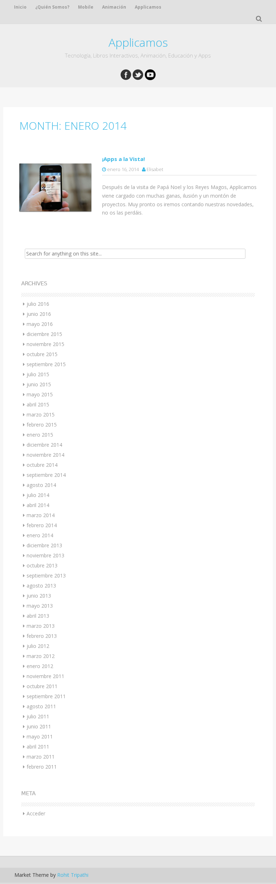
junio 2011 (39, 726)
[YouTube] (150, 74)
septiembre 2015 (46, 364)
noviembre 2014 (45, 454)
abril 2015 (38, 404)
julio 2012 (38, 646)
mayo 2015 (40, 394)
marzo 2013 (41, 625)
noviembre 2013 (45, 555)
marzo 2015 (41, 414)
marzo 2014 (41, 515)
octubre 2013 (42, 565)
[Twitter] (138, 74)
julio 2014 (38, 495)
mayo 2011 (40, 736)
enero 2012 (40, 666)
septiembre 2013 (46, 575)
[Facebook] (125, 74)
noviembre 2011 (45, 676)
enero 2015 (40, 434)
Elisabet (155, 169)
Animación (114, 7)
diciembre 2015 (44, 334)
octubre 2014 (42, 464)
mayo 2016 (40, 324)
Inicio (20, 7)
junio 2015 (39, 384)
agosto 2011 (41, 706)
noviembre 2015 (45, 344)
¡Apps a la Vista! (123, 158)
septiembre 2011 (46, 696)
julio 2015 (38, 374)
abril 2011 (38, 746)
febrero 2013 (42, 635)
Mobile (85, 7)
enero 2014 (40, 535)
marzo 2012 (41, 656)
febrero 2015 (42, 424)
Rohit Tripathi (72, 874)
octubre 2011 (42, 686)
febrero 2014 (42, 525)
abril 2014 (38, 505)
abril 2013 (38, 615)
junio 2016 (39, 313)
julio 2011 (38, 716)
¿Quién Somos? (52, 7)
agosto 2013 (41, 585)
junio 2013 (39, 595)
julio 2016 (38, 303)
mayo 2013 (40, 605)
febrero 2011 (42, 766)
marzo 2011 (41, 756)
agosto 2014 (41, 485)
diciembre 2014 (44, 444)
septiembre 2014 (46, 474)
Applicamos (148, 7)
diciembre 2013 (44, 545)
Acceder (36, 813)
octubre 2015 (42, 354)
